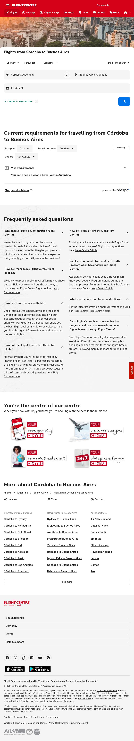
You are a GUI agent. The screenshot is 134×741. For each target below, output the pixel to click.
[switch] (34, 102)
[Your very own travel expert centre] (35, 458)
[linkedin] (31, 657)
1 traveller (29, 63)
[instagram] (15, 657)
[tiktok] (23, 657)
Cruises (101, 12)
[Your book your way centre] (35, 430)
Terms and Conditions (107, 690)
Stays (71, 12)
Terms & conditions (34, 717)
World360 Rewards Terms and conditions (25, 723)
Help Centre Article (86, 250)
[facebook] (7, 657)
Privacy (18, 717)
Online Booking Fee (97, 696)
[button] (67, 582)
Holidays (30, 12)
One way (11, 63)
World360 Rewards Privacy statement (68, 723)
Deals (116, 12)
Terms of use (52, 717)
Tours (85, 12)
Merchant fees (84, 698)
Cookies (8, 717)
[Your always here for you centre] (98, 458)
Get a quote (103, 5)
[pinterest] (48, 657)
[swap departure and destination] (67, 74)
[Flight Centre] (24, 5)
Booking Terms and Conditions (39, 701)
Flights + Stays (51, 12)
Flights (13, 12)
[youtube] (40, 657)
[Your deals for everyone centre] (98, 430)
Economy (48, 63)
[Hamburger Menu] (8, 5)
